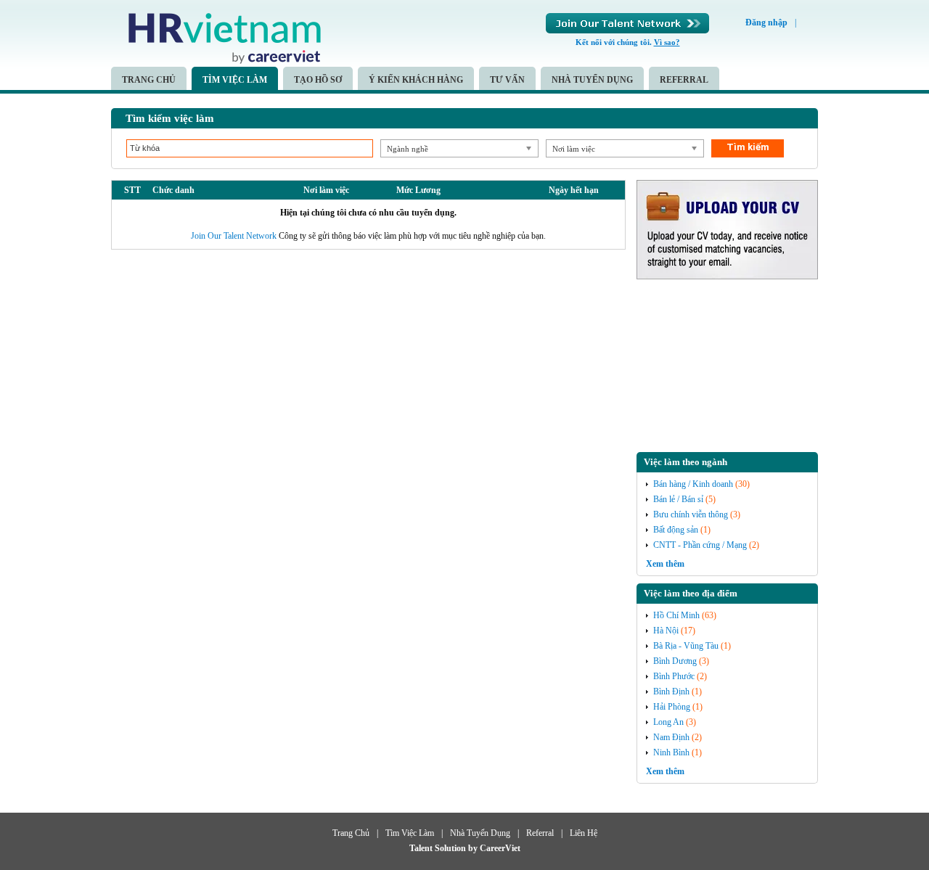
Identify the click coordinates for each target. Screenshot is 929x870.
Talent (422, 848)
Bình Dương (675, 661)
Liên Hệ (583, 833)
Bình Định (671, 691)
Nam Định (671, 737)
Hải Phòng (671, 707)
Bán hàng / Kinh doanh (693, 484)
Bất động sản (675, 530)
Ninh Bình (671, 752)
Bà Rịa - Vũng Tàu (686, 646)
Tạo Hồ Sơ (318, 80)
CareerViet (500, 848)
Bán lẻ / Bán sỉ (678, 499)
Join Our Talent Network (627, 23)
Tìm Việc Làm (234, 80)
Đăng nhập (766, 22)
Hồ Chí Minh (676, 615)
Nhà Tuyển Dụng (592, 80)
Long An (668, 722)
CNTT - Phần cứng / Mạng (700, 545)
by (474, 848)
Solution (451, 848)
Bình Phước (674, 676)
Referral (684, 80)
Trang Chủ (149, 80)
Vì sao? (667, 42)
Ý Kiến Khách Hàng (416, 80)
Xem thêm (665, 564)
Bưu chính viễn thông (690, 514)
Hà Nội (666, 630)
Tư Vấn (507, 80)
